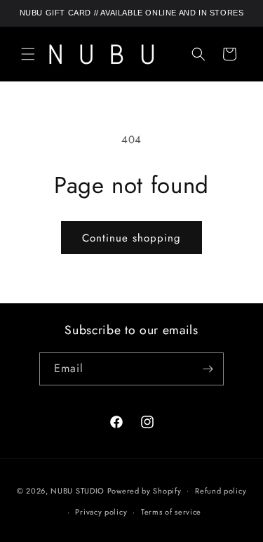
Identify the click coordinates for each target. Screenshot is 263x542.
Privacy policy (101, 511)
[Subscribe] (207, 368)
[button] (28, 54)
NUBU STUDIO (77, 490)
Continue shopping (131, 238)
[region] (131, 13)
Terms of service (171, 511)
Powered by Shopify (144, 490)
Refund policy (220, 490)
